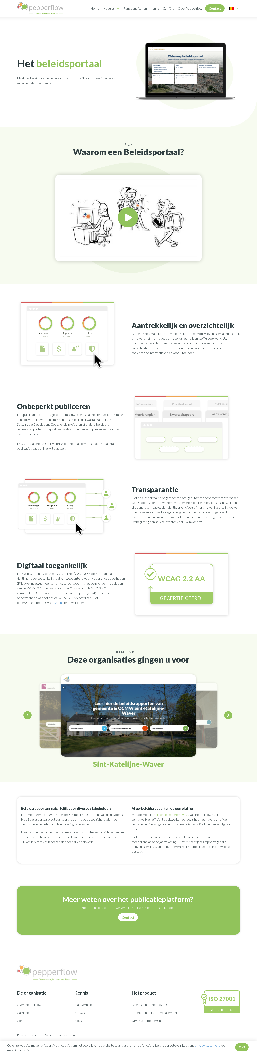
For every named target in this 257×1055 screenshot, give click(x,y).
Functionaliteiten (135, 8)
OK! (242, 1047)
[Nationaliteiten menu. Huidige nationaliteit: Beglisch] (231, 8)
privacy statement (207, 1045)
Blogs (78, 1020)
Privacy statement (28, 1035)
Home (94, 8)
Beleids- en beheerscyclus (171, 814)
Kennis (154, 8)
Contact (215, 8)
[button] (28, 716)
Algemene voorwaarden (60, 1035)
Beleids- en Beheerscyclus (150, 1004)
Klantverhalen (83, 1004)
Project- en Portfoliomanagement (154, 1012)
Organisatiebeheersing (147, 1020)
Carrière (168, 8)
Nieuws (79, 1012)
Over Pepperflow (190, 8)
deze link (57, 602)
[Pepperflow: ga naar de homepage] (40, 8)
